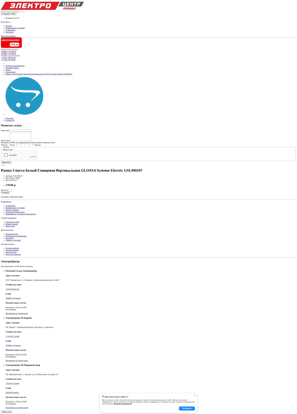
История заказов (12, 250)
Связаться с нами (12, 222)
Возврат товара (12, 224)
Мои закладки (11, 252)
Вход (3, 36)
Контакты (9, 32)
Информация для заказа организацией (21, 214)
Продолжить (6, 162)
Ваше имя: (5, 130)
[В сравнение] (4, 165)
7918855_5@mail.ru (8, 53)
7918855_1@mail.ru (13, 345)
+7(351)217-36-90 (12, 336)
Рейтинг (4, 145)
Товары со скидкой (13, 240)
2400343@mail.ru (12, 393)
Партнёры (10, 238)
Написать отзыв (16, 197)
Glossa (8, 70)
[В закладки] (2, 165)
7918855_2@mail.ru (8, 51)
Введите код (8, 150)
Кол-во (3, 190)
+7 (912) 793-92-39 (8, 58)
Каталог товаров (12, 210)
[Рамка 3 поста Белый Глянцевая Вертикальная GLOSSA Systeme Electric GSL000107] (25, 114)
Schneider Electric (12, 68)
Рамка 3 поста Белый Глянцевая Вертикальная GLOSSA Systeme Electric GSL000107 (39, 74)
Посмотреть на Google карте (17, 313)
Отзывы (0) (10, 120)
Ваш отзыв (5, 140)
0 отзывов (5, 197)
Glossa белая (10, 72)
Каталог (9, 26)
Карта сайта (10, 226)
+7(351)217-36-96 (12, 383)
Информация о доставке (15, 28)
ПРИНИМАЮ (186, 408)
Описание (10, 118)
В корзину (5, 193)
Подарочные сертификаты (16, 236)
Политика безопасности (15, 212)
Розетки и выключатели (15, 66)
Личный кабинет (12, 248)
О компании (10, 30)
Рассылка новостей (13, 254)
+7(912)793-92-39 (12, 289)
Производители (12, 234)
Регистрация (10, 36)
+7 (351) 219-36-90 (8, 60)
